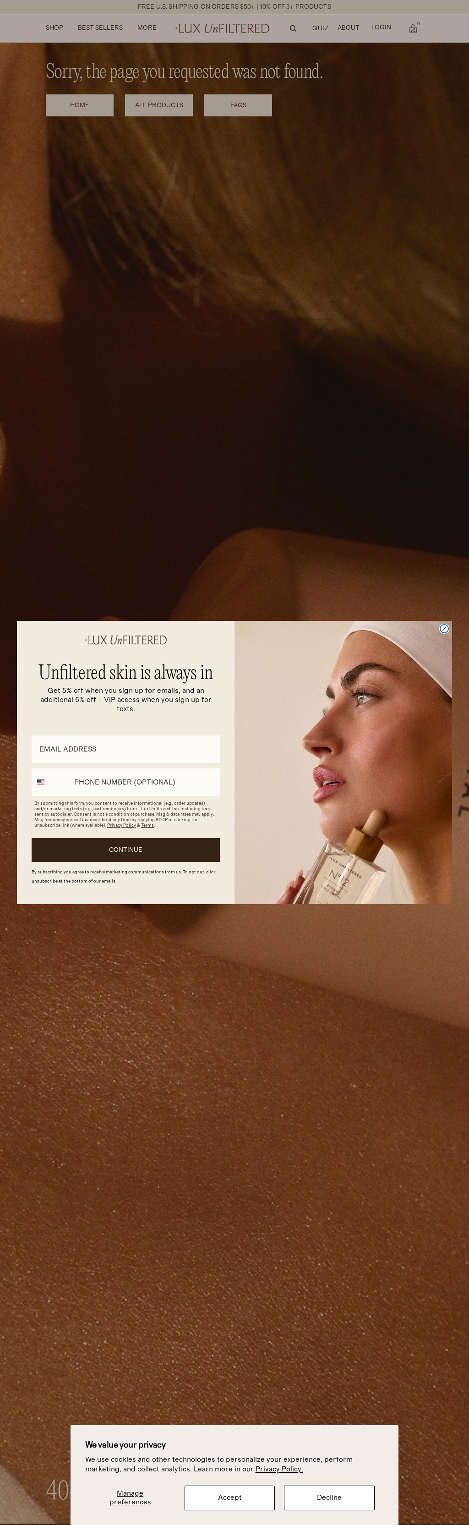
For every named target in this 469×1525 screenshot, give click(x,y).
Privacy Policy (121, 825)
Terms (147, 825)
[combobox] (51, 782)
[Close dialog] (444, 629)
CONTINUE (125, 850)
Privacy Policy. (279, 1469)
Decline (329, 1497)
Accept (230, 1497)
